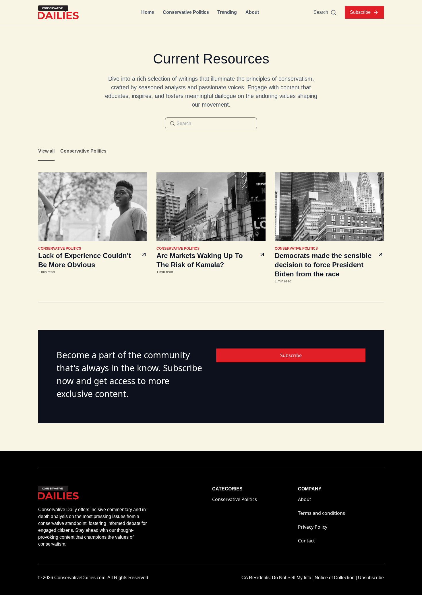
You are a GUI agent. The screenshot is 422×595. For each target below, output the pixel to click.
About (252, 12)
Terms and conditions (321, 513)
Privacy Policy (312, 527)
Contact (306, 541)
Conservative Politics (186, 12)
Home (147, 12)
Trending (227, 12)
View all (46, 151)
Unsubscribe (371, 577)
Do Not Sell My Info (292, 577)
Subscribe (360, 12)
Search (320, 12)
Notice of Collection (336, 577)
